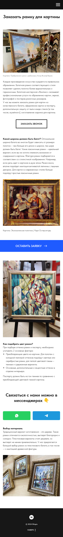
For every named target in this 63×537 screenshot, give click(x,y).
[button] (31, 123)
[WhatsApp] (16, 415)
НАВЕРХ (30, 530)
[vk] (31, 517)
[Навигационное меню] (58, 4)
